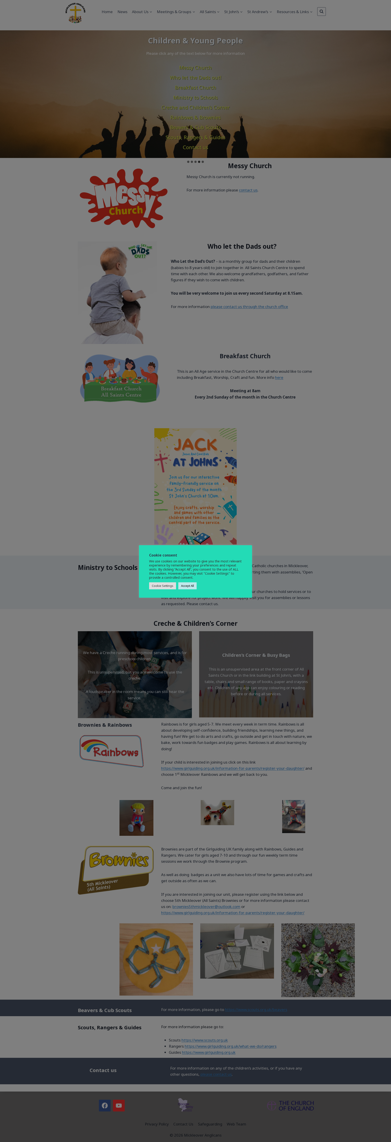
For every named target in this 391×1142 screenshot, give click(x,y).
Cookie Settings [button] (162, 586)
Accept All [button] (187, 586)
